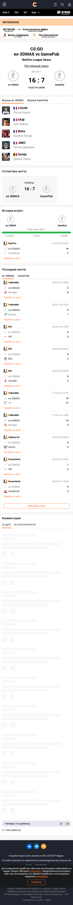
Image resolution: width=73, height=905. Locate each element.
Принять (36, 882)
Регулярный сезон (36, 66)
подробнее (35, 871)
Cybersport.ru (29, 900)
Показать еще (36, 506)
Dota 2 (6, 12)
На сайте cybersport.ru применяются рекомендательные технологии (36, 860)
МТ (25, 12)
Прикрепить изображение (61, 823)
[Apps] (55, 4)
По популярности (25, 525)
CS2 (16, 12)
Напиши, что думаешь (17, 823)
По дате (6, 525)
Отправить (68, 823)
